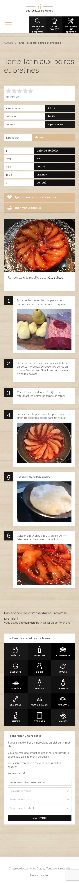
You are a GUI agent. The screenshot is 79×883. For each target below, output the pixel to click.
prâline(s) (42, 174)
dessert (40, 137)
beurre (41, 166)
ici (24, 277)
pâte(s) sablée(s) (47, 150)
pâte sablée (55, 277)
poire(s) (41, 182)
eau (39, 158)
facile (51, 116)
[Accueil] (39, 8)
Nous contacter (39, 875)
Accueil (8, 42)
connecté (29, 622)
